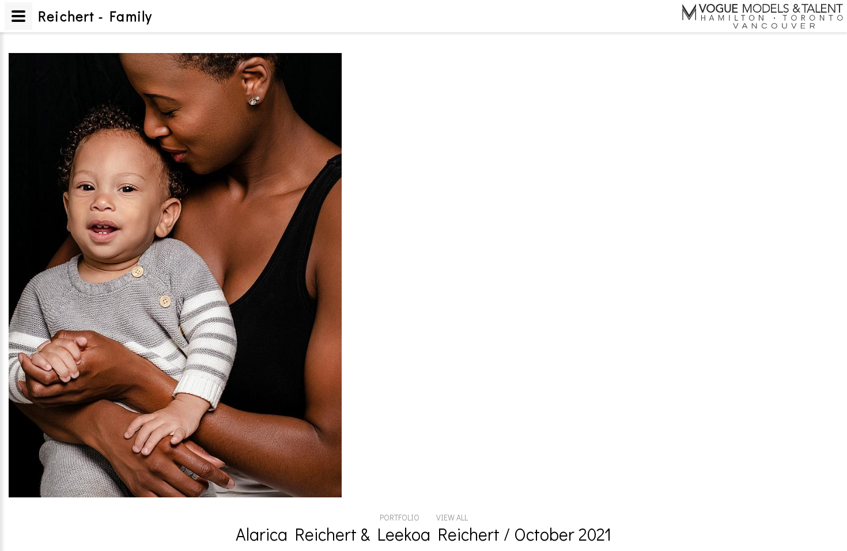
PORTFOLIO (399, 517)
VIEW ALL (452, 517)
